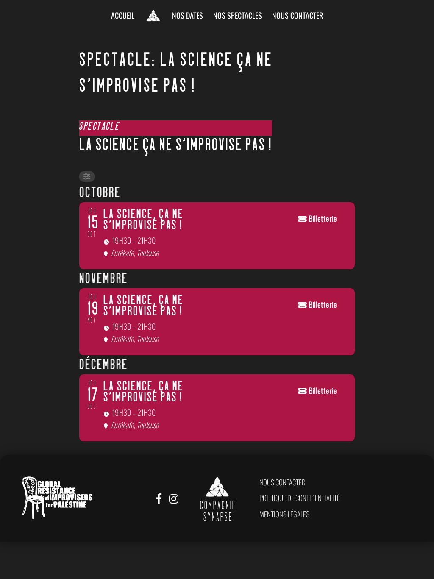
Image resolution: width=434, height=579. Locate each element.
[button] (282, 482)
